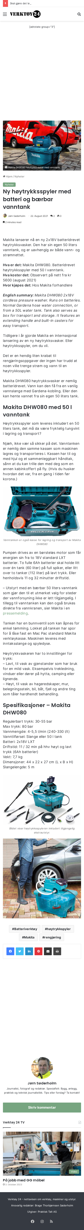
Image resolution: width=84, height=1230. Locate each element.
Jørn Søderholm (16, 215)
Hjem (8, 176)
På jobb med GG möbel (24, 1180)
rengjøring (52, 937)
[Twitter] (20, 951)
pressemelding (15, 613)
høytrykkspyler (59, 929)
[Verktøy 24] (25, 14)
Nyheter (19, 176)
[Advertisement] (42, 77)
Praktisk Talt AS (47, 1211)
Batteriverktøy (25, 929)
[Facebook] (10, 951)
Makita (29, 937)
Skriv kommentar (42, 1107)
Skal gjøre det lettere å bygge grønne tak (35, 3)
